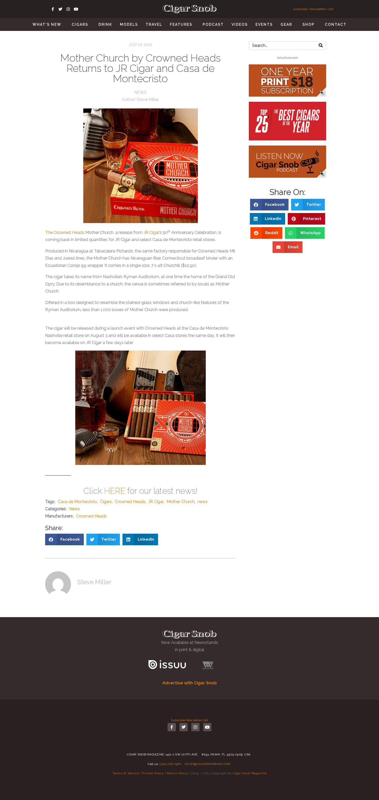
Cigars (80, 24)
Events (264, 24)
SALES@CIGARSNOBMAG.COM (207, 764)
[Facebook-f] (53, 9)
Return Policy (177, 773)
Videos (240, 24)
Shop (308, 24)
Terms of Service (125, 773)
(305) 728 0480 (171, 764)
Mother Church (181, 501)
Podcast (213, 24)
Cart (330, 9)
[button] (64, 539)
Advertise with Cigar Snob (189, 682)
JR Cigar (156, 501)
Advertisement (287, 57)
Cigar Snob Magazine (250, 773)
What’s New (46, 24)
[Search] (321, 45)
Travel (154, 24)
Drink (105, 24)
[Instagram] (68, 9)
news (202, 501)
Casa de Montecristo (77, 501)
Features (181, 24)
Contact (336, 24)
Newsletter (317, 9)
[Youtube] (76, 9)
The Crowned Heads (64, 232)
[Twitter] (60, 9)
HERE (114, 491)
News (140, 92)
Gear (286, 24)
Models (129, 24)
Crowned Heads (130, 501)
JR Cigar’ (152, 232)
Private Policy (153, 773)
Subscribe (300, 9)
